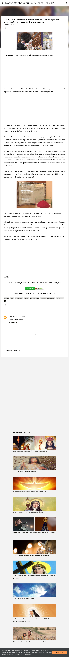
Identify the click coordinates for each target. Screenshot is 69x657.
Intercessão (18, 298)
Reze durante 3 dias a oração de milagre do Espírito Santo (30, 491)
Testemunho (60, 298)
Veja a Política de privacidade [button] (22, 654)
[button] (5, 28)
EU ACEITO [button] (59, 652)
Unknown (12, 317)
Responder (13, 322)
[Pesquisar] (66, 3)
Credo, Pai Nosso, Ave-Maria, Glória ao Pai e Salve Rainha (30, 451)
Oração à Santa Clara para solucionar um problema (28, 512)
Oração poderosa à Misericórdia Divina (24, 471)
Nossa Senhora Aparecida (47, 298)
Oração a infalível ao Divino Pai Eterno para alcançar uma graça (31, 555)
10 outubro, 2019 (20, 316)
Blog (12, 298)
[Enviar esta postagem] (5, 301)
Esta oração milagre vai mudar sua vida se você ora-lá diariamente (32, 642)
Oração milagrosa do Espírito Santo (23, 598)
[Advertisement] (34, 72)
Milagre (26, 298)
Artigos (6, 298)
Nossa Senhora (34, 298)
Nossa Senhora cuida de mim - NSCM (29, 3)
